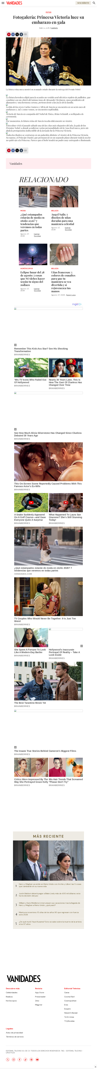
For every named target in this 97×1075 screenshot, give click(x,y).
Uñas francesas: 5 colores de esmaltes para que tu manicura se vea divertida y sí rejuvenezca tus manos (63, 282)
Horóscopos (26, 269)
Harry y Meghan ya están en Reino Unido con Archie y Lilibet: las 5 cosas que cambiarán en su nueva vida (50, 885)
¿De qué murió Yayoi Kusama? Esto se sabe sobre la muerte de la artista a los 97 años (50, 923)
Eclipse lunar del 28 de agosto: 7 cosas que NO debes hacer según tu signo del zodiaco (32, 279)
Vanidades (54, 28)
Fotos (48, 12)
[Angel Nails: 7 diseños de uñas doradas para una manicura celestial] (64, 196)
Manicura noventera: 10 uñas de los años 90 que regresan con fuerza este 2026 (49, 913)
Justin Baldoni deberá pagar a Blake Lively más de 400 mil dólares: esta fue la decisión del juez (49, 894)
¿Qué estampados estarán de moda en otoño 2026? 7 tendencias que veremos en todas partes (32, 222)
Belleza (54, 211)
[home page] (14, 3)
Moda (23, 211)
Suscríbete (83, 3)
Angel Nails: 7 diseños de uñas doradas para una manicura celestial (62, 219)
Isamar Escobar (37, 235)
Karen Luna (70, 295)
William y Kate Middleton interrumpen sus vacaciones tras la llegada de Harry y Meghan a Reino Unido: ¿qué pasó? (49, 904)
